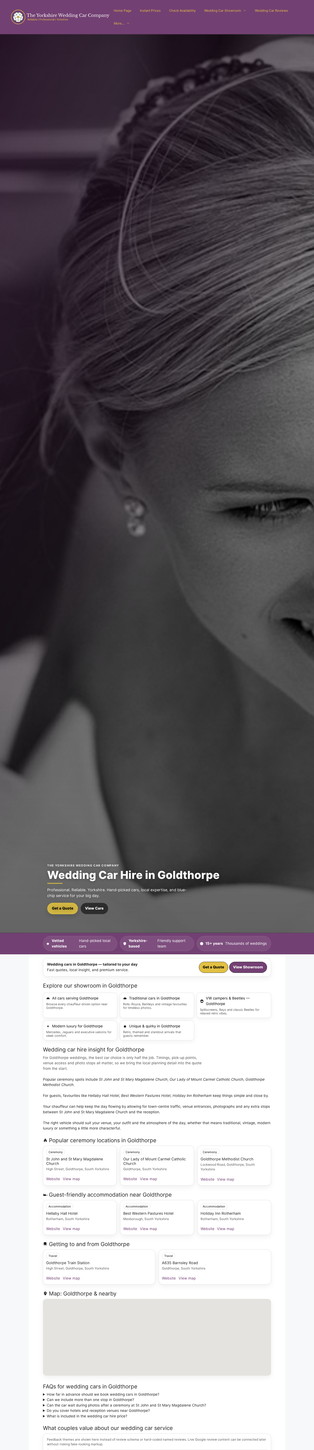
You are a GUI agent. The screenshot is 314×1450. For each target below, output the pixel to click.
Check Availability (182, 11)
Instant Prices (150, 11)
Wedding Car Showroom (222, 11)
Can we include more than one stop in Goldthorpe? (90, 1400)
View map (71, 1179)
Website (53, 1179)
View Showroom (248, 967)
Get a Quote (62, 908)
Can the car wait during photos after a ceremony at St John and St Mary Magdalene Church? (126, 1405)
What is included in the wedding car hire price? (87, 1416)
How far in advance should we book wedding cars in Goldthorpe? (103, 1394)
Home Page (122, 11)
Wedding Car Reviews (271, 11)
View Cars (94, 908)
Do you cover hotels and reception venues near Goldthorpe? (98, 1410)
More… (119, 23)
